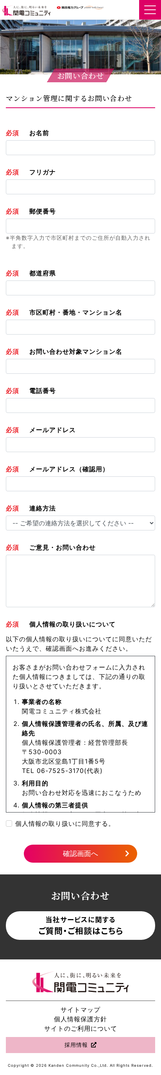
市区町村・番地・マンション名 (75, 312)
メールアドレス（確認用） (69, 469)
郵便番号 (42, 211)
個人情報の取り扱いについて (72, 624)
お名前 (39, 133)
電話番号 (42, 391)
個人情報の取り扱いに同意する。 (65, 823)
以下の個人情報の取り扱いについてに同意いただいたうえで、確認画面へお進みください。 (79, 643)
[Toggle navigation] (150, 10)
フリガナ (42, 172)
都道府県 (42, 273)
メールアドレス (52, 430)
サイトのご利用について (80, 1028)
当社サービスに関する (80, 925)
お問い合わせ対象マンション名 (75, 351)
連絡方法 (42, 508)
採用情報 (76, 1045)
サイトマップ (80, 1009)
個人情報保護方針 (80, 1019)
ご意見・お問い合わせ (62, 547)
